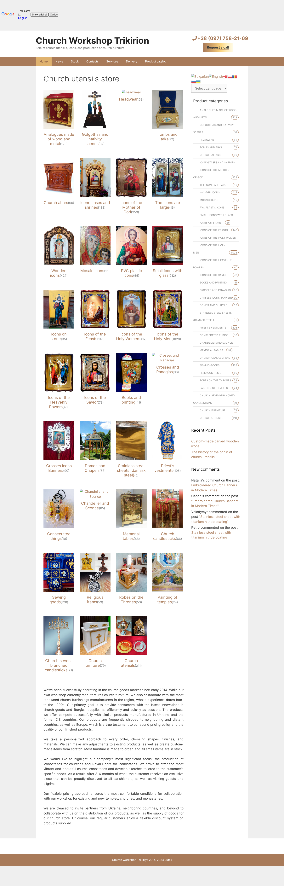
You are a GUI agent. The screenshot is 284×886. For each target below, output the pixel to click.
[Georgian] (225, 76)
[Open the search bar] (242, 61)
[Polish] (230, 76)
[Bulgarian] (200, 76)
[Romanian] (234, 76)
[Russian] (193, 81)
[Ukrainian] (198, 81)
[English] (216, 76)
